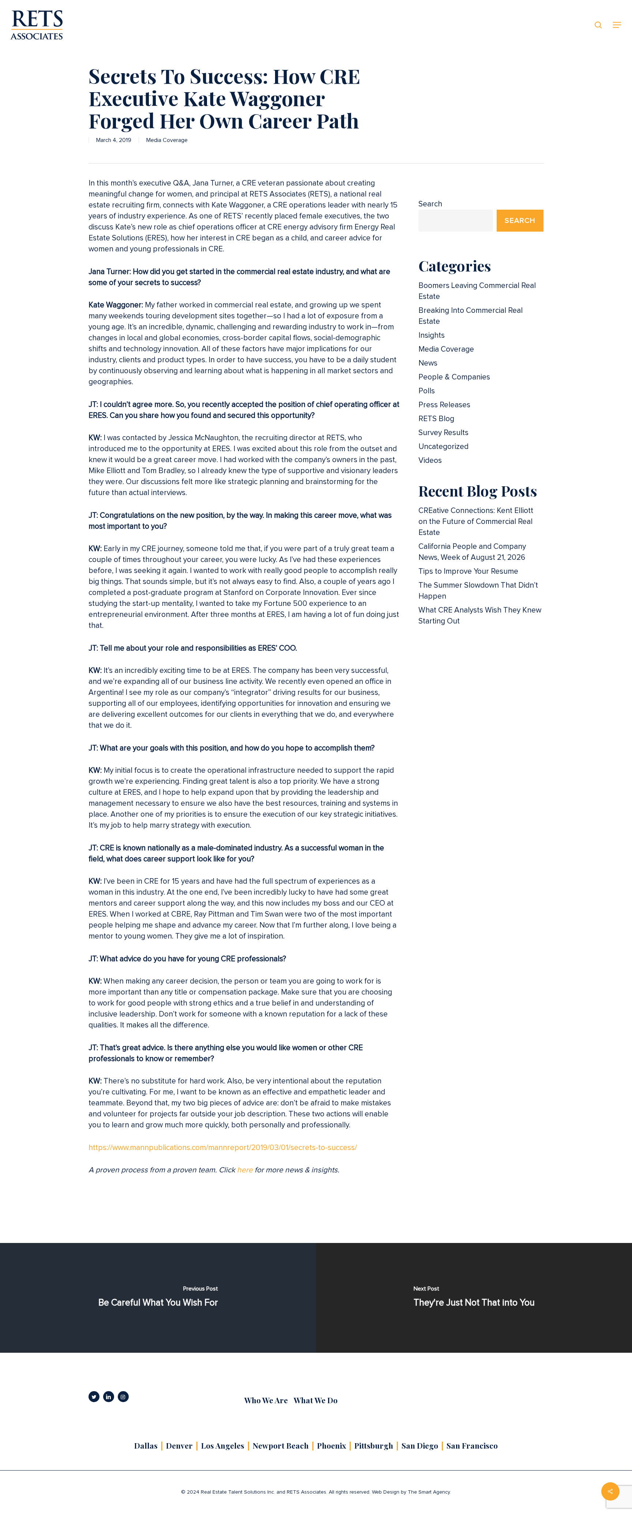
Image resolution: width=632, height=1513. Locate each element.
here (245, 1170)
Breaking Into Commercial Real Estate (470, 316)
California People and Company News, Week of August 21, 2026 (472, 552)
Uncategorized (443, 446)
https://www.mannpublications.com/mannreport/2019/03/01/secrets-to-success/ (223, 1147)
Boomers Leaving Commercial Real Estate (477, 291)
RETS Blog (436, 419)
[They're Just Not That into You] (474, 1298)
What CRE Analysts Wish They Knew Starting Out (479, 615)
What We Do (316, 1400)
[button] (617, 25)
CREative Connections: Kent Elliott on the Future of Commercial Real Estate (475, 521)
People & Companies (454, 377)
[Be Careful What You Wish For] (158, 1298)
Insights (431, 335)
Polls (426, 391)
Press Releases (444, 405)
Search (430, 204)
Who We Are (266, 1400)
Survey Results (443, 433)
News (427, 363)
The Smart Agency (429, 1492)
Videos (430, 460)
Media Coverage (167, 140)
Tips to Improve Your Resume (468, 571)
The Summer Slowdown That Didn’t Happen (478, 590)
